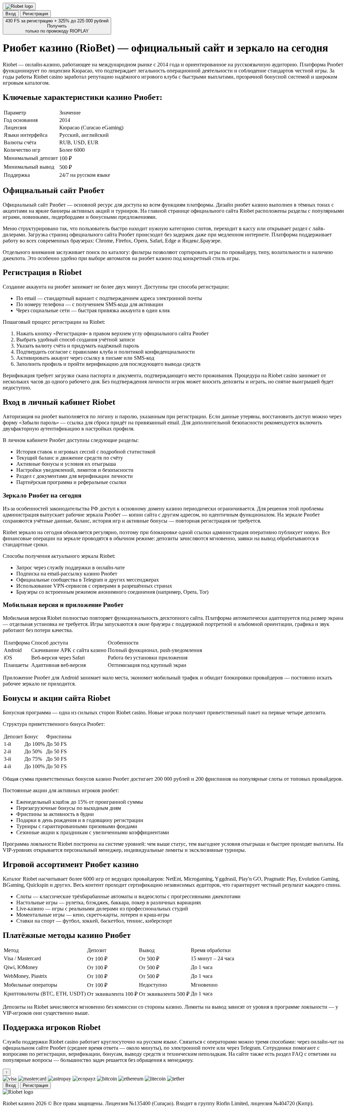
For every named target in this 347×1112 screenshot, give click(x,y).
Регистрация (35, 13)
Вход (10, 13)
